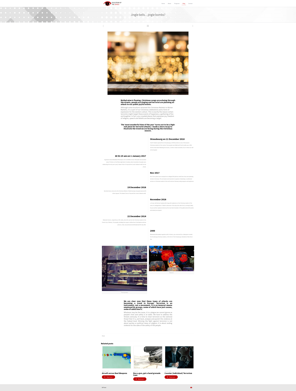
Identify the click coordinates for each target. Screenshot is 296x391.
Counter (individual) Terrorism (178, 373)
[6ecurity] (112, 3)
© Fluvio (104, 387)
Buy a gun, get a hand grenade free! (146, 374)
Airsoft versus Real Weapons (114, 373)
